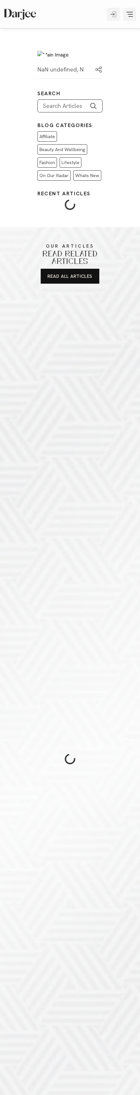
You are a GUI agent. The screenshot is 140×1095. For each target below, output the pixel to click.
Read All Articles (70, 276)
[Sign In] (113, 14)
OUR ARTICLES (70, 246)
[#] (20, 14)
